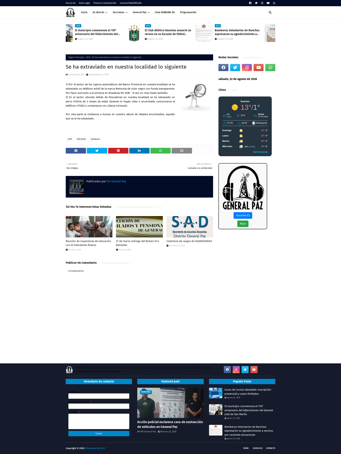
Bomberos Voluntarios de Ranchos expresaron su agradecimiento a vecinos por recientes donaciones (177, 32)
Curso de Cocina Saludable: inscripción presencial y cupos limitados (247, 391)
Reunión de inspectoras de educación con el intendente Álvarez (88, 243)
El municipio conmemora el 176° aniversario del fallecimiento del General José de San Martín (248, 410)
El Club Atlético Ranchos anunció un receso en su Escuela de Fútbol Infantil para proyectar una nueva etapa (109, 32)
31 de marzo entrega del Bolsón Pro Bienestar (137, 243)
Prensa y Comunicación (105, 3)
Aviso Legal (84, 3)
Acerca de (70, 3)
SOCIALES (81, 139)
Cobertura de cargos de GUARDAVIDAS (189, 241)
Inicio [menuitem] (84, 12)
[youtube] (268, 3)
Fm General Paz (77, 74)
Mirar (243, 223)
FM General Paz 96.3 (95, 448)
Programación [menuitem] (188, 12)
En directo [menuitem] (98, 12)
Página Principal (76, 57)
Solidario (95, 139)
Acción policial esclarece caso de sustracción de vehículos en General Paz (170, 424)
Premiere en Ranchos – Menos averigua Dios (244, 32)
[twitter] (256, 3)
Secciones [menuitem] (118, 12)
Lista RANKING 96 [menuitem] (165, 12)
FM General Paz (148, 431)
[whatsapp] (273, 3)
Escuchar (241, 215)
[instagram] (262, 3)
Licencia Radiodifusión (131, 3)
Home (246, 448)
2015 (88, 57)
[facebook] (250, 3)
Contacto (270, 448)
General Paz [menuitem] (139, 12)
